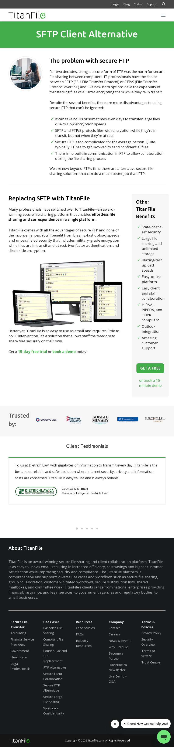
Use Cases (51, 622)
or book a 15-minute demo (150, 383)
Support (152, 4)
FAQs (80, 634)
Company (116, 622)
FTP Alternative (54, 667)
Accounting (18, 633)
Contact (114, 628)
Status (138, 4)
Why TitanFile (118, 647)
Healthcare (19, 657)
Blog (126, 4)
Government (20, 651)
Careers (114, 634)
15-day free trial (32, 351)
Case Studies (85, 628)
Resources (84, 622)
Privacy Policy (151, 633)
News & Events (120, 640)
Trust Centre (150, 662)
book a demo (64, 351)
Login (115, 4)
